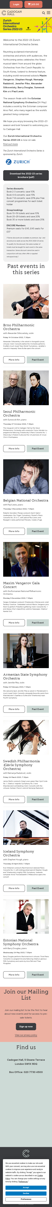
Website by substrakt (26, 1204)
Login (16, 4)
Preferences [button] (23, 1182)
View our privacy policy (26, 1035)
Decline (26, 1193)
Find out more (10, 144)
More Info (14, 359)
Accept (26, 1188)
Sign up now (26, 1026)
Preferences (26, 1199)
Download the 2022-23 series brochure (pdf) (26, 175)
